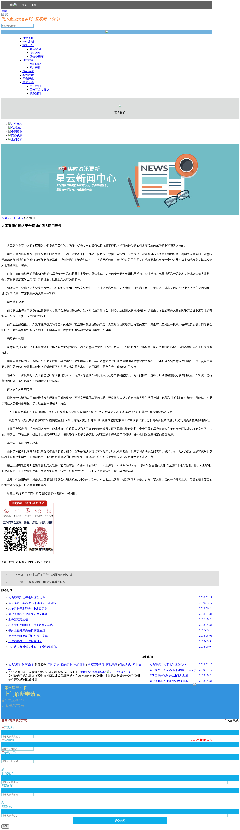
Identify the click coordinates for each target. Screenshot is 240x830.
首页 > (5, 218)
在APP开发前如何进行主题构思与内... (31, 624)
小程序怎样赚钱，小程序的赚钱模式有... (33, 646)
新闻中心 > (17, 218)
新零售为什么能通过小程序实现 (28, 635)
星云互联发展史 (39, 89)
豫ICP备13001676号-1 (93, 672)
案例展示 (28, 74)
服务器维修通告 (18, 619)
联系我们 (35, 93)
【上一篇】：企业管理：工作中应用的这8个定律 (42, 574)
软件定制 (28, 41)
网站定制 (53, 664)
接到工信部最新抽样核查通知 (26, 630)
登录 (4, 10)
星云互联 (28, 82)
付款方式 (125, 664)
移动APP (35, 52)
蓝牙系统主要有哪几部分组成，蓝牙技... (33, 603)
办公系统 (28, 71)
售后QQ (16, 127)
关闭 (5, 826)
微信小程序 (37, 56)
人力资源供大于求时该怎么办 (26, 597)
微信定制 (35, 49)
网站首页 (28, 37)
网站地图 (112, 664)
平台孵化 (28, 78)
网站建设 (28, 60)
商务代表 (16, 135)
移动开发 (28, 45)
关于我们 (35, 86)
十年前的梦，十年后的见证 (25, 641)
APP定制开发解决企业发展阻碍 (27, 608)
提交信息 (120, 820)
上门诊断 (16, 139)
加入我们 (14, 664)
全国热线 (16, 131)
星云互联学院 (95, 664)
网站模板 (35, 67)
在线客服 (16, 123)
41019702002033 (119, 672)
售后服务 (40, 664)
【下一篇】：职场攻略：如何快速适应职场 (38, 581)
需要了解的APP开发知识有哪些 (27, 614)
